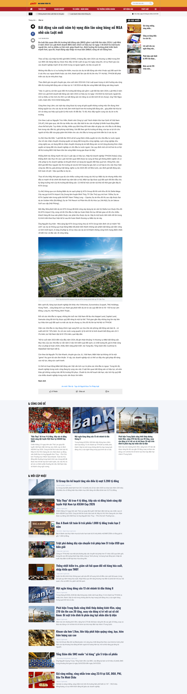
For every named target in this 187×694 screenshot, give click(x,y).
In (108, 391)
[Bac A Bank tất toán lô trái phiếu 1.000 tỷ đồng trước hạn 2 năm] (42, 529)
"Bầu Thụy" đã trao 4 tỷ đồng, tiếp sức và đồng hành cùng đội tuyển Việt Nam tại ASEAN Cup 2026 (49, 438)
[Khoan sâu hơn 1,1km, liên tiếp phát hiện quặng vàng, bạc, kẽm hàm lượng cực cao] (42, 638)
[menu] (155, 9)
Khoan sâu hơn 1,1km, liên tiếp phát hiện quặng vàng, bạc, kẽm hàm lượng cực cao (90, 633)
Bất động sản (128, 9)
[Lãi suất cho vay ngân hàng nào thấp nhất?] (134, 49)
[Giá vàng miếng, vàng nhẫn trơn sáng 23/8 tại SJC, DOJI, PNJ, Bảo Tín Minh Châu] (42, 680)
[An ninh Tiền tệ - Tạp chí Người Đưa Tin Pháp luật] (40, 3)
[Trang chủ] (31, 9)
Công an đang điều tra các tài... (149, 37)
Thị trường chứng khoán (106, 9)
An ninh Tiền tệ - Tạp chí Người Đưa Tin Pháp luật (80, 386)
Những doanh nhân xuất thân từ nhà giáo (45, 14)
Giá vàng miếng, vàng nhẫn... (149, 27)
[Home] (33, 26)
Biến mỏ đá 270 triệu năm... (148, 67)
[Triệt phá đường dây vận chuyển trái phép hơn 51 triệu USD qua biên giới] (42, 549)
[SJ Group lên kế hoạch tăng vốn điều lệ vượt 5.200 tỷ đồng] (42, 487)
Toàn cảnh (42, 9)
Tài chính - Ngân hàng (63, 531)
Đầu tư (32, 431)
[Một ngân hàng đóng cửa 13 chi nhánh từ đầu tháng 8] (93, 420)
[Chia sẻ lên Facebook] (33, 34)
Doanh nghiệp (59, 9)
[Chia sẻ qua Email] (33, 40)
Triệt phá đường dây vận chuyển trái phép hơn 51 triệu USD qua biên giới (90, 545)
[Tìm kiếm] (150, 3)
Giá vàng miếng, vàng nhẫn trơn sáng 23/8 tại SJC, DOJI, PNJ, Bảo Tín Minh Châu (89, 675)
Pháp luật (145, 9)
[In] (33, 47)
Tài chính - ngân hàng (81, 9)
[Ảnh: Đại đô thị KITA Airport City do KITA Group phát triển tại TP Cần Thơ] (80, 267)
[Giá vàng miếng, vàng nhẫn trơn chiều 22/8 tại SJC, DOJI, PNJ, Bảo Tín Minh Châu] (134, 28)
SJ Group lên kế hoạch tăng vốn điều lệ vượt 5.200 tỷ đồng (87, 481)
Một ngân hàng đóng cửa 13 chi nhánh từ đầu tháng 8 (92, 437)
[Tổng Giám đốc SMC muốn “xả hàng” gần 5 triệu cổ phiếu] (42, 660)
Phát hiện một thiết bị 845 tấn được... (150, 57)
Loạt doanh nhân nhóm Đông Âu (74, 14)
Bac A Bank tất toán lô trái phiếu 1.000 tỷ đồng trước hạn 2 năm (88, 525)
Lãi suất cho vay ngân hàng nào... (149, 47)
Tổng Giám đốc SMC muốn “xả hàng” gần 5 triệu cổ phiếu (87, 654)
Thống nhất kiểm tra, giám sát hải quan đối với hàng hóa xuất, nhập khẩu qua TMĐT (89, 567)
